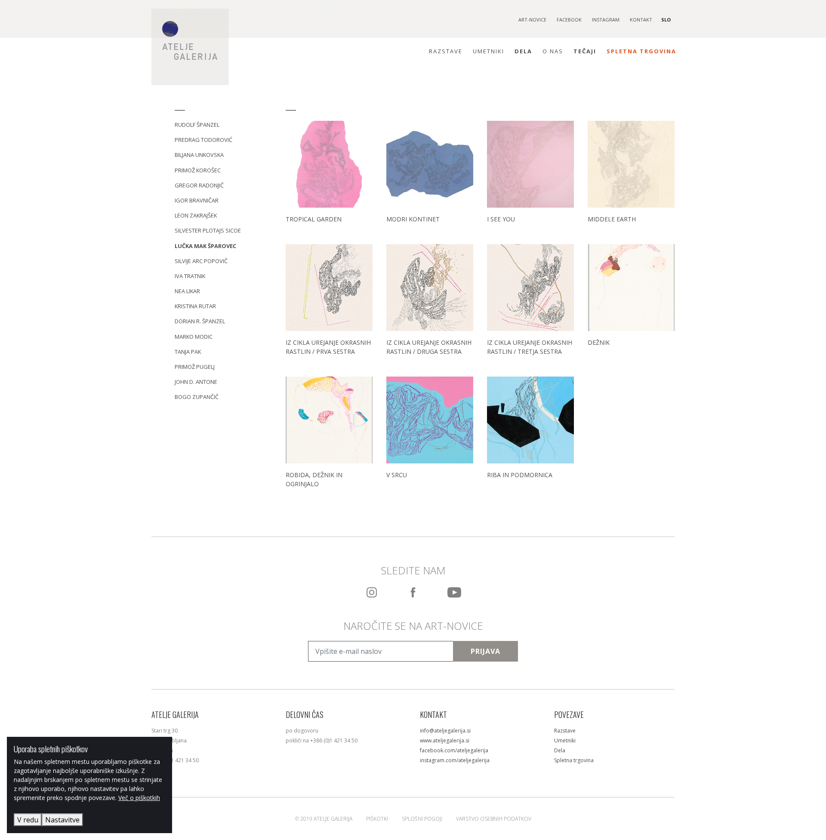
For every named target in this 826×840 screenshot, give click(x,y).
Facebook (569, 19)
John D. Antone (196, 382)
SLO (666, 19)
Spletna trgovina (641, 51)
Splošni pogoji (422, 818)
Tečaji (584, 51)
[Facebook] (413, 592)
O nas (552, 51)
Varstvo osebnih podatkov (493, 818)
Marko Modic (194, 336)
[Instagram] (372, 592)
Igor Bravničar (197, 200)
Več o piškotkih (139, 798)
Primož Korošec (198, 170)
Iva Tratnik (190, 276)
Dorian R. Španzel (200, 321)
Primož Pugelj (195, 367)
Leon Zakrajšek (196, 215)
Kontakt (641, 19)
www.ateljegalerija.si (444, 740)
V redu (27, 820)
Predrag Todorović (203, 140)
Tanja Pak (188, 352)
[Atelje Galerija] (190, 47)
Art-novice (532, 19)
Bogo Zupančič (197, 397)
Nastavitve (62, 820)
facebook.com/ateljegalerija (454, 750)
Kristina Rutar (195, 306)
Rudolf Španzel (197, 125)
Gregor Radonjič (199, 185)
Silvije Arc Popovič (201, 261)
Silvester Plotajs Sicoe (208, 230)
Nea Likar (187, 291)
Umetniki (488, 51)
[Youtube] (454, 592)
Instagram (606, 19)
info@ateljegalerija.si (445, 730)
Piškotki (377, 818)
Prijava (485, 651)
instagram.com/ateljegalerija (455, 760)
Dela (523, 51)
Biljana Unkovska (199, 155)
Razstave (445, 51)
